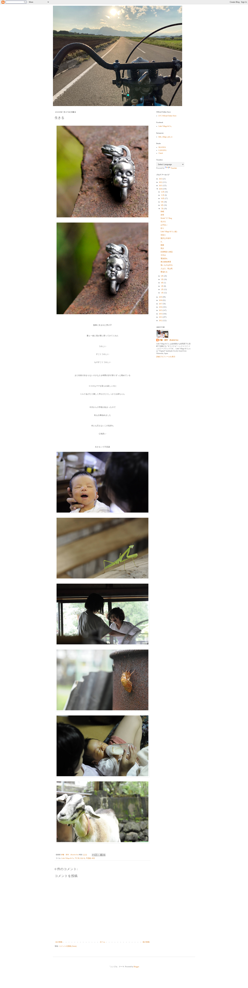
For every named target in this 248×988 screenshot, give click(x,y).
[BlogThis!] (96, 854)
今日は (163, 255)
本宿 (93, 858)
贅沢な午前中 (166, 238)
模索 (162, 245)
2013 (161, 317)
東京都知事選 (166, 262)
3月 (162, 286)
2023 (161, 179)
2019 (161, 297)
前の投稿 (146, 942)
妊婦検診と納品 (167, 252)
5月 (162, 279)
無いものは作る (167, 265)
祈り (162, 228)
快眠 (162, 211)
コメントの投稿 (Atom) (67, 946)
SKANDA (162, 147)
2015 (161, 310)
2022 (161, 182)
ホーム (102, 942)
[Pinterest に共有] (104, 854)
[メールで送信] (93, 854)
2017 (161, 304)
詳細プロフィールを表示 (165, 357)
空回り (163, 235)
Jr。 (162, 242)
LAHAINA (162, 150)
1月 (162, 293)
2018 (161, 300)
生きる (82, 858)
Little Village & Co (67, 858)
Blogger (136, 967)
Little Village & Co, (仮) (169, 232)
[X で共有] (98, 854)
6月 (162, 276)
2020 (161, 189)
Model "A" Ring (166, 218)
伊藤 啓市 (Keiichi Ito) (168, 340)
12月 (163, 192)
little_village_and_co (165, 137)
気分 (162, 248)
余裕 (162, 215)
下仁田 (77, 858)
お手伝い (164, 225)
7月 (162, 209)
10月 (163, 198)
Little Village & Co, (165, 126)
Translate (174, 168)
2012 (161, 321)
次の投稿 (58, 942)
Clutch (160, 153)
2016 (161, 307)
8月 (162, 205)
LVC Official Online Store (167, 116)
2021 (161, 186)
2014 (161, 314)
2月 (162, 289)
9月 (162, 202)
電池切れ (164, 258)
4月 (162, 283)
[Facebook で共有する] (101, 854)
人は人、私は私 (167, 269)
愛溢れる (164, 272)
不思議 (88, 858)
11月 (163, 195)
